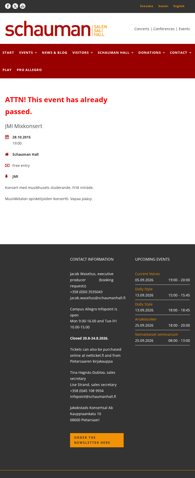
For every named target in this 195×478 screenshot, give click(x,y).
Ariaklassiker (146, 319)
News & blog (54, 52)
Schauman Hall (113, 52)
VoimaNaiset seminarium (156, 334)
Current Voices (147, 273)
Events (26, 52)
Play (7, 69)
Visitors (80, 52)
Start (8, 52)
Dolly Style (144, 289)
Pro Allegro (29, 69)
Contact (178, 52)
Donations (149, 52)
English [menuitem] (179, 6)
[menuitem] (147, 6)
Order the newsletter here (92, 440)
